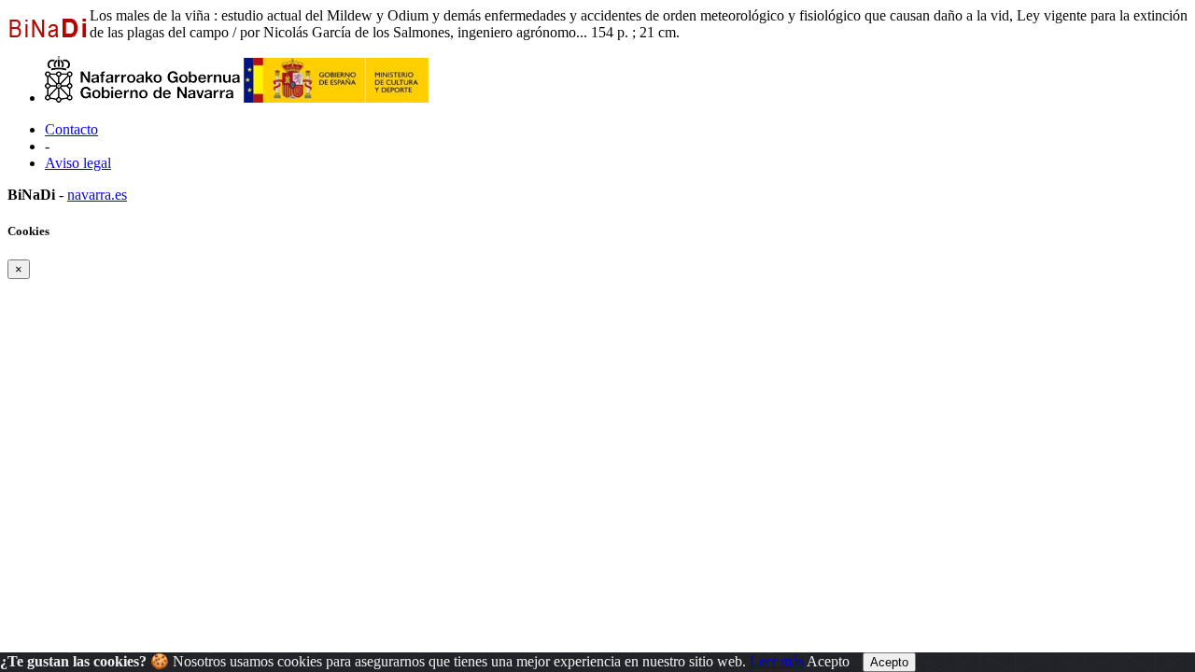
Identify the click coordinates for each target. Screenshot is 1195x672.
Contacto (71, 129)
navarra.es (97, 195)
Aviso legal (78, 163)
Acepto (828, 661)
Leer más (777, 661)
